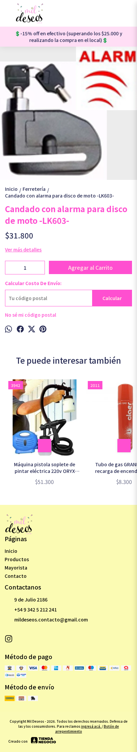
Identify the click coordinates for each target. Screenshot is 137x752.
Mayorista (16, 567)
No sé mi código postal (30, 314)
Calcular (112, 298)
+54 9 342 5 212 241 (35, 609)
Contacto (16, 575)
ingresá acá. (91, 726)
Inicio (11, 551)
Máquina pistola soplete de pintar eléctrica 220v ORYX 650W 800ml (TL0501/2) (44, 467)
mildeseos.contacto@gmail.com (51, 619)
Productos (17, 559)
